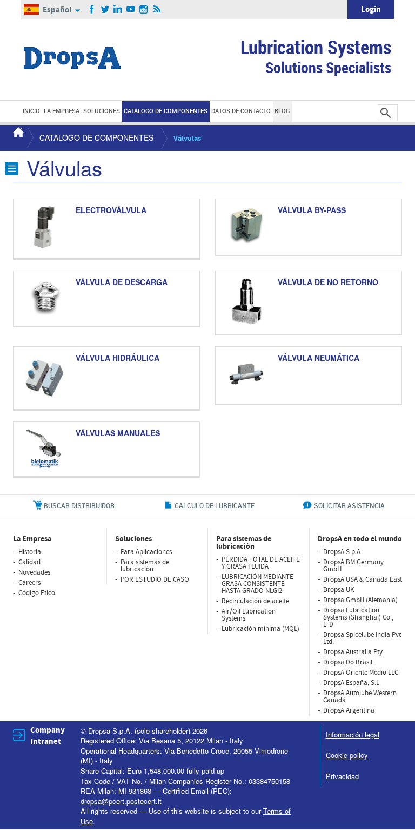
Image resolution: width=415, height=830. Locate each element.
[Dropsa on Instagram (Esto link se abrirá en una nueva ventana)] (144, 10)
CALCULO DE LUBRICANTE (215, 505)
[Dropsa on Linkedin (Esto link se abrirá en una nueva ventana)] (118, 10)
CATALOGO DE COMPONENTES (96, 137)
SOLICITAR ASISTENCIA (349, 505)
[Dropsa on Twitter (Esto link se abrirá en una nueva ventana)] (105, 10)
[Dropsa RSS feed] (157, 10)
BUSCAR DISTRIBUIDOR (79, 505)
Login (371, 9)
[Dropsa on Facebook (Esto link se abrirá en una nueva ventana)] (92, 10)
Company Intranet (47, 735)
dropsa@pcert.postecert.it (121, 801)
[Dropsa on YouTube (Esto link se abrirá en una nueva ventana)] (131, 10)
